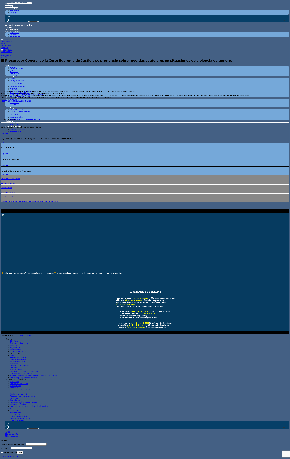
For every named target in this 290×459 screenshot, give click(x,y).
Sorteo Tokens (14, 90)
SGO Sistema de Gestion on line (19, 3)
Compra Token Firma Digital (21, 374)
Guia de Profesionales (19, 384)
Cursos (12, 78)
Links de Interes (11, 7)
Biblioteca (13, 85)
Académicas (14, 12)
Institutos (13, 113)
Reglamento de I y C (16, 109)
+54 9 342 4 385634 (141, 298)
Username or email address (13, 444)
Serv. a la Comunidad (14, 414)
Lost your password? (10, 456)
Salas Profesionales (16, 82)
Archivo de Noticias (12, 9)
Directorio (13, 67)
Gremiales (13, 88)
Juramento (13, 99)
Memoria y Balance (16, 75)
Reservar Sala (14, 124)
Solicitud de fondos (16, 117)
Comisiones (14, 114)
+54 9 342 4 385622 (135, 300)
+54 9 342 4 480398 (126, 304)
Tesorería (13, 104)
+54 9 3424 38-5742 (151, 314)
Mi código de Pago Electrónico (20, 106)
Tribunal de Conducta (17, 68)
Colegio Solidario (15, 131)
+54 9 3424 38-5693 (139, 325)
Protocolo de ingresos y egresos (20, 116)
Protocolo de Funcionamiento (20, 111)
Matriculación (14, 103)
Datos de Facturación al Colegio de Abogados (25, 119)
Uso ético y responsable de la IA (23, 378)
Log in (20, 452)
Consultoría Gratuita (18, 416)
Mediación (9, 121)
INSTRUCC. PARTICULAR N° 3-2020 (16, 101)
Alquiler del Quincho (17, 80)
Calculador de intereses (17, 86)
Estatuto (12, 70)
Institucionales (14, 10)
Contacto (9, 5)
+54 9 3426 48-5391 (141, 312)
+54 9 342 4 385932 (137, 327)
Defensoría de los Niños (17, 129)
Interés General (15, 14)
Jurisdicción (14, 72)
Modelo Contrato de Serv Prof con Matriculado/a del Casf (33, 376)
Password (5, 448)
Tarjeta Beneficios (16, 83)
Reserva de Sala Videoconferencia (24, 372)
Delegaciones (14, 73)
